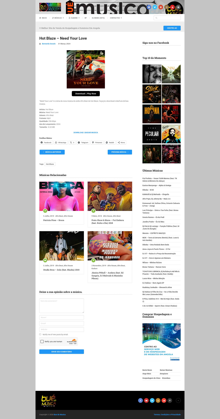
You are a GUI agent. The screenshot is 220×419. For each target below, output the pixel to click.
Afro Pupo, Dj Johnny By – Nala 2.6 (156, 199)
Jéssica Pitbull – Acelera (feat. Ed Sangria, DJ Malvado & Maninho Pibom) (107, 275)
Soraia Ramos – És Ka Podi (153, 217)
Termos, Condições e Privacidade (167, 415)
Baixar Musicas (166, 370)
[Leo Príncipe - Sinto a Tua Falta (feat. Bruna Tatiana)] (171, 114)
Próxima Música (119, 152)
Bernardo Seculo (49, 44)
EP (86, 18)
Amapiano (164, 374)
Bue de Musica (60, 415)
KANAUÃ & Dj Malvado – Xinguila (155, 194)
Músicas (58, 18)
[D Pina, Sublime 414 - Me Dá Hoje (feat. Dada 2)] (151, 134)
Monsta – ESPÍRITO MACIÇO (154, 233)
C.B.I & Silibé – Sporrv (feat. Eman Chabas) (159, 306)
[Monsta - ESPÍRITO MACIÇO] (151, 74)
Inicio (44, 18)
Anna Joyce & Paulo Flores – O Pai (156, 249)
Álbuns (74, 18)
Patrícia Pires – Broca (53, 220)
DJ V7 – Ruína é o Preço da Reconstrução (159, 254)
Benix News (147, 370)
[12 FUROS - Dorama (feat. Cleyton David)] (171, 94)
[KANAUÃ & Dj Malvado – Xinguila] (151, 154)
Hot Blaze (50, 164)
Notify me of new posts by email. (55, 334)
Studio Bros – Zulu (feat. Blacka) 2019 (61, 269)
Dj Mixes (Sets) (98, 18)
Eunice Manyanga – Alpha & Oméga (156, 185)
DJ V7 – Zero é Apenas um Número (156, 258)
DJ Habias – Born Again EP (153, 283)
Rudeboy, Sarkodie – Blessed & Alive (157, 287)
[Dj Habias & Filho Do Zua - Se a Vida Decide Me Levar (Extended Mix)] (171, 134)
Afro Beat (59, 216)
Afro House (68, 216)
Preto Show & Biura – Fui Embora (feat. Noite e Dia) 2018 (108, 221)
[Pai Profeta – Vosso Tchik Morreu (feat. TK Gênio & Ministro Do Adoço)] (171, 154)
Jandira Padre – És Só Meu (153, 222)
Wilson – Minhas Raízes (152, 262)
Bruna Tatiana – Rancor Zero (154, 267)
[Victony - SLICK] (151, 94)
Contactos (115, 18)
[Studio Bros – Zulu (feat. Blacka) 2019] (61, 245)
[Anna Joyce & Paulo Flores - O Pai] (171, 74)
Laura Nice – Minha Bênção (153, 278)
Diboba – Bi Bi (148, 190)
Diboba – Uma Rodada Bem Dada (155, 245)
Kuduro (94, 268)
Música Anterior (53, 152)
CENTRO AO (172, 28)
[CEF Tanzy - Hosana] (151, 114)
